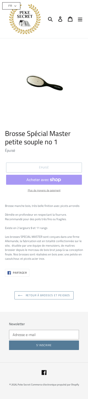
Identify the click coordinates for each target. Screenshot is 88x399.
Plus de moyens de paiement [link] (44, 190)
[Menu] (80, 19)
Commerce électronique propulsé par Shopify (55, 384)
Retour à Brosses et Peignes (47, 295)
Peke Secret (24, 384)
